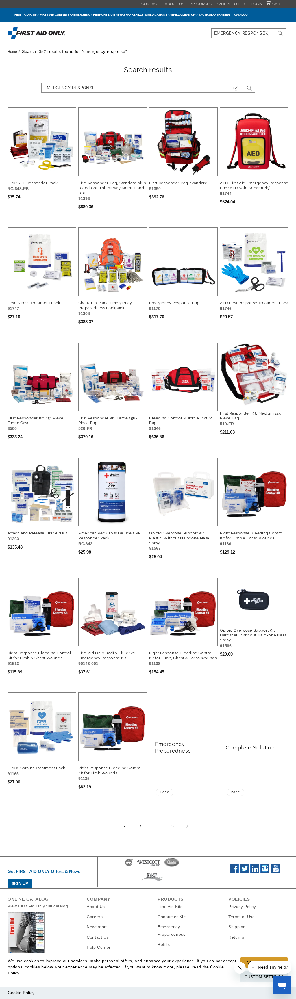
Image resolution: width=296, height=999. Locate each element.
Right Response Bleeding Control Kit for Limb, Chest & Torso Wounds (183, 655)
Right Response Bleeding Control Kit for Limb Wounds (110, 770)
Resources (200, 4)
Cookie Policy (21, 992)
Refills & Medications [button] (149, 14)
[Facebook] (234, 871)
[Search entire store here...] (280, 33)
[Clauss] (171, 866)
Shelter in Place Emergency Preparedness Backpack (105, 305)
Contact (150, 4)
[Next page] (187, 826)
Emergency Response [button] (91, 14)
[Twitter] (244, 871)
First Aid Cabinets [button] (55, 14)
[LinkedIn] (254, 871)
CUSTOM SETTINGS (264, 976)
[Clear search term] (266, 34)
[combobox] (248, 33)
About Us (174, 4)
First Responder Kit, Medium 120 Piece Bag (251, 415)
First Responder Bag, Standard (178, 183)
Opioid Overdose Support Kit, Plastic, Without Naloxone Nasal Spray (180, 538)
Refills (164, 944)
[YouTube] (275, 871)
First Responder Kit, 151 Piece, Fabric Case (36, 420)
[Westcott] (148, 866)
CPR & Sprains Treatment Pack (36, 768)
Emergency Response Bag (174, 303)
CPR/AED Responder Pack (33, 183)
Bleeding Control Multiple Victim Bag (180, 420)
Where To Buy (231, 4)
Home (12, 52)
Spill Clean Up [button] (183, 14)
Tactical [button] (206, 14)
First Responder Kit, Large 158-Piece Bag (107, 420)
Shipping (237, 926)
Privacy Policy (242, 906)
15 (171, 826)
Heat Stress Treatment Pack (34, 303)
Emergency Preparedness (173, 747)
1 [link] (109, 826)
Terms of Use (241, 916)
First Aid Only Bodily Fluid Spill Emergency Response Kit (108, 655)
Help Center (99, 947)
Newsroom (97, 926)
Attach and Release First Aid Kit (37, 533)
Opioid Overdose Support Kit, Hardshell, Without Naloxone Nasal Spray (254, 635)
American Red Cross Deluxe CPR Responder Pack (109, 535)
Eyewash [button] (120, 14)
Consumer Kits (172, 916)
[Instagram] (264, 871)
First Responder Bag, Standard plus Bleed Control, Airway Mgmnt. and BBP (112, 188)
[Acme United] (129, 866)
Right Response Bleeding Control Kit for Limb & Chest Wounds (39, 655)
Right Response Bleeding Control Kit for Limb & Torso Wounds (252, 535)
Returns (236, 937)
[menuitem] (150, 4)
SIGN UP (20, 883)
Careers (95, 916)
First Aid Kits (170, 906)
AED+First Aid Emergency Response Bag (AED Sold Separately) (254, 185)
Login (256, 4)
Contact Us (98, 937)
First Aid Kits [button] (25, 14)
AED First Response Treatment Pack (254, 303)
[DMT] (152, 881)
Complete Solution (250, 747)
